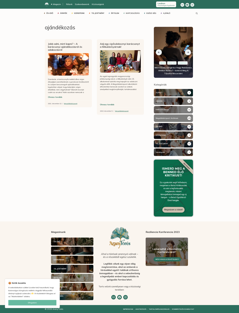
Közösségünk (98, 4)
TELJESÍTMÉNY (97, 13)
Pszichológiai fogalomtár (166, 4)
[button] (159, 52)
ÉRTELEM (115, 13)
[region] (32, 293)
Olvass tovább (55, 97)
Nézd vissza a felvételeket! (167, 259)
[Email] (113, 297)
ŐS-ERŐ (49, 13)
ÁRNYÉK (63, 13)
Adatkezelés (140, 309)
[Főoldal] (47, 4)
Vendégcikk (160, 152)
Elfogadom (32, 303)
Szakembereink (82, 4)
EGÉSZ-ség (151, 13)
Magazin (56, 4)
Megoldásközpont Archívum (167, 118)
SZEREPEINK (79, 13)
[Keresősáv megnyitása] (196, 13)
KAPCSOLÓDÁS (133, 13)
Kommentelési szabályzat (183, 309)
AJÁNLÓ (166, 13)
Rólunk (69, 4)
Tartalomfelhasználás (159, 309)
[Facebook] (187, 5)
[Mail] (182, 5)
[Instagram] (192, 5)
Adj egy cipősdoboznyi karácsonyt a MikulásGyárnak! (120, 45)
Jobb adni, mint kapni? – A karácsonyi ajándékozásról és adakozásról (65, 46)
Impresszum (128, 309)
